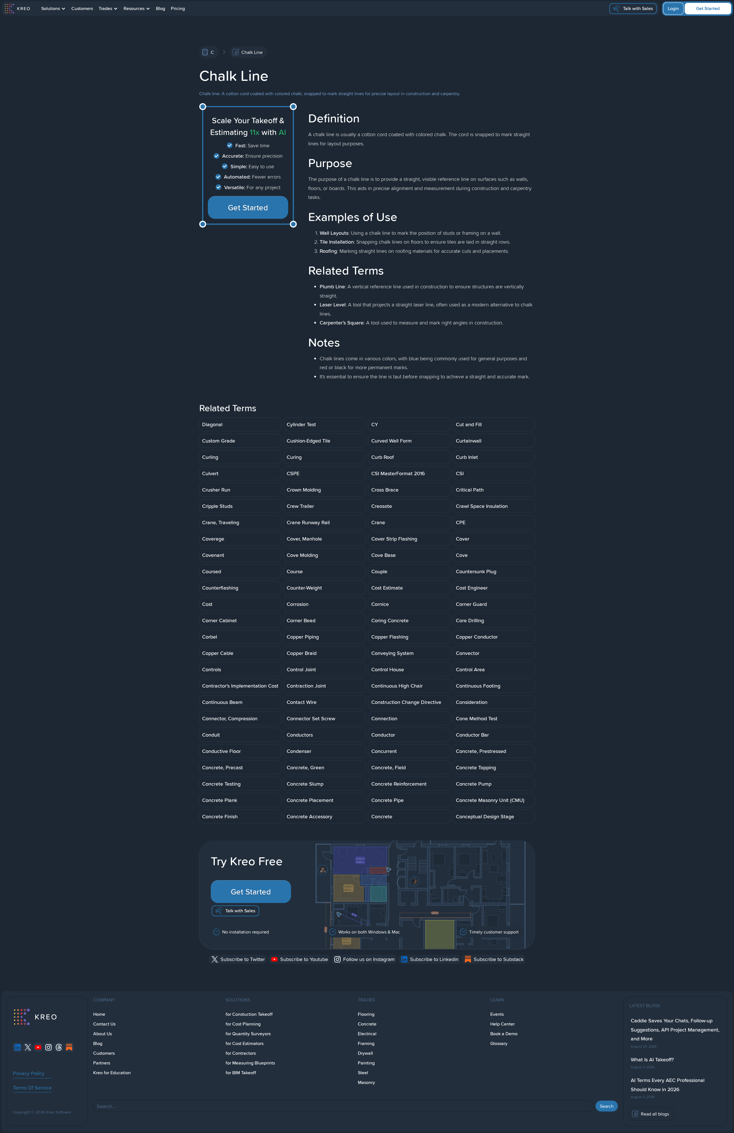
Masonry (366, 1082)
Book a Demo (504, 1033)
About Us (102, 1033)
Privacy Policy (28, 1073)
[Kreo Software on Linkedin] (17, 1047)
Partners (101, 1063)
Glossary (498, 1043)
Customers (82, 8)
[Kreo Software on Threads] (58, 1047)
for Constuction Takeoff (249, 1014)
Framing (366, 1043)
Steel (363, 1072)
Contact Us (104, 1024)
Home (99, 1014)
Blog (160, 8)
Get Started (708, 8)
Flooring (366, 1014)
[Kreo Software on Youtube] (38, 1047)
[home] (17, 8)
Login (673, 8)
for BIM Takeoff (241, 1072)
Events (497, 1014)
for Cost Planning (243, 1024)
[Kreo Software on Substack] (69, 1047)
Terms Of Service (32, 1087)
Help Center (502, 1024)
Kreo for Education (112, 1072)
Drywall (365, 1053)
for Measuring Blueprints (250, 1063)
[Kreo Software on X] (27, 1047)
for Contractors (241, 1053)
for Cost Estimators (244, 1043)
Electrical (367, 1033)
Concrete (367, 1024)
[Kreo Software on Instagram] (48, 1047)
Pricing (178, 8)
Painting (366, 1063)
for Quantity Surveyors (248, 1033)
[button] (53, 8)
